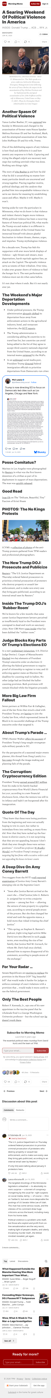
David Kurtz (7, 33)
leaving (28, 713)
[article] (25, 1278)
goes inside (30, 629)
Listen (45, 34)
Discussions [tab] (23, 1261)
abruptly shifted (31, 313)
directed (29, 363)
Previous (10, 1091)
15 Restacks (34, 1072)
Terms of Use (38, 1057)
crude (43, 937)
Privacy (20, 1378)
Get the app (38, 1385)
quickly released (24, 483)
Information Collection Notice (30, 1059)
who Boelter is (22, 172)
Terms (27, 1378)
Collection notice (39, 1378)
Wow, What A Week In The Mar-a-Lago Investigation (17, 1320)
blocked (6, 658)
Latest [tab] (12, 1261)
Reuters (9, 472)
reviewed (27, 355)
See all (7, 1340)
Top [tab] (5, 1261)
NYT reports (28, 328)
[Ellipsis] (47, 1135)
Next (42, 1091)
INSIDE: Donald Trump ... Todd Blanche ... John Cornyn (16, 1303)
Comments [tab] (8, 1110)
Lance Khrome (15, 1179)
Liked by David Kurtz (18, 1138)
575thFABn (13, 1135)
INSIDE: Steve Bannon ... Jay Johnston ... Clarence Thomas (15, 1326)
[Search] (46, 1261)
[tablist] (14, 1110)
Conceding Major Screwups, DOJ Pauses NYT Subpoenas (18, 1297)
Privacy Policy (25, 1062)
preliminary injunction (23, 651)
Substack (12, 1392)
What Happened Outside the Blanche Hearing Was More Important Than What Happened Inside (18, 1272)
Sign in (45, 4)
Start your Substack (18, 1385)
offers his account (34, 739)
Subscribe (35, 4)
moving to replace (35, 973)
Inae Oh (6, 497)
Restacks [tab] (20, 1110)
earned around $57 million (33, 782)
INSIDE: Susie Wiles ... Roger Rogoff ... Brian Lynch (18, 1280)
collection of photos (22, 547)
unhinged (18, 360)
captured (37, 122)
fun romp (7, 760)
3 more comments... (11, 1247)
